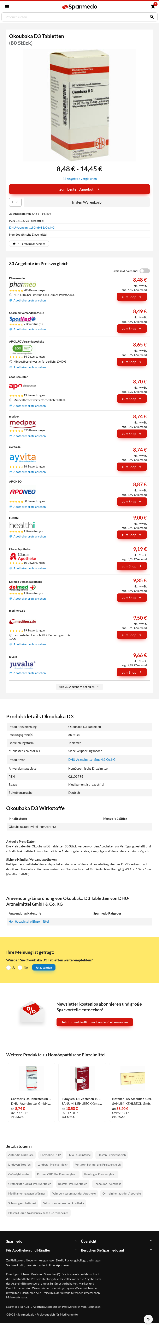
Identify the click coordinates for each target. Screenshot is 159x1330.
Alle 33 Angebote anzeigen (77, 686)
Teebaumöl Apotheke (107, 1183)
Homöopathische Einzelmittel (29, 921)
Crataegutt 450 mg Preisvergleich (29, 1183)
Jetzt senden (44, 967)
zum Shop (129, 297)
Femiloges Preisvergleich (100, 1174)
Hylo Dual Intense (79, 1155)
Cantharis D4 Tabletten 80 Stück (31, 1099)
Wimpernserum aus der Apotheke (74, 1193)
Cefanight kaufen (19, 1174)
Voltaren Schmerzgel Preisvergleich (98, 1164)
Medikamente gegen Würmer (27, 1193)
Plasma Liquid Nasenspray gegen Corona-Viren (38, 1213)
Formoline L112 (50, 1155)
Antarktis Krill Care (21, 1155)
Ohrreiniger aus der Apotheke (121, 1193)
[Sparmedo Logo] (79, 7)
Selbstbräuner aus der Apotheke (63, 1203)
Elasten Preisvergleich (112, 1155)
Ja (14, 967)
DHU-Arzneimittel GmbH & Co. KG (31, 227)
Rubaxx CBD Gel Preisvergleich (57, 1174)
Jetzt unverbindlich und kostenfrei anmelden (94, 1022)
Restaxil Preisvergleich (72, 1183)
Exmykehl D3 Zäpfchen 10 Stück (82, 1099)
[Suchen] (150, 16)
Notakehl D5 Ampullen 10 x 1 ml (132, 1099)
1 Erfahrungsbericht (31, 244)
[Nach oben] (148, 1319)
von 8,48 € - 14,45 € (30, 213)
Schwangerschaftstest (22, 1203)
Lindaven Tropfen (19, 1164)
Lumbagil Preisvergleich (52, 1164)
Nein (27, 967)
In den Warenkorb (87, 202)
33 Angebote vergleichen (80, 178)
